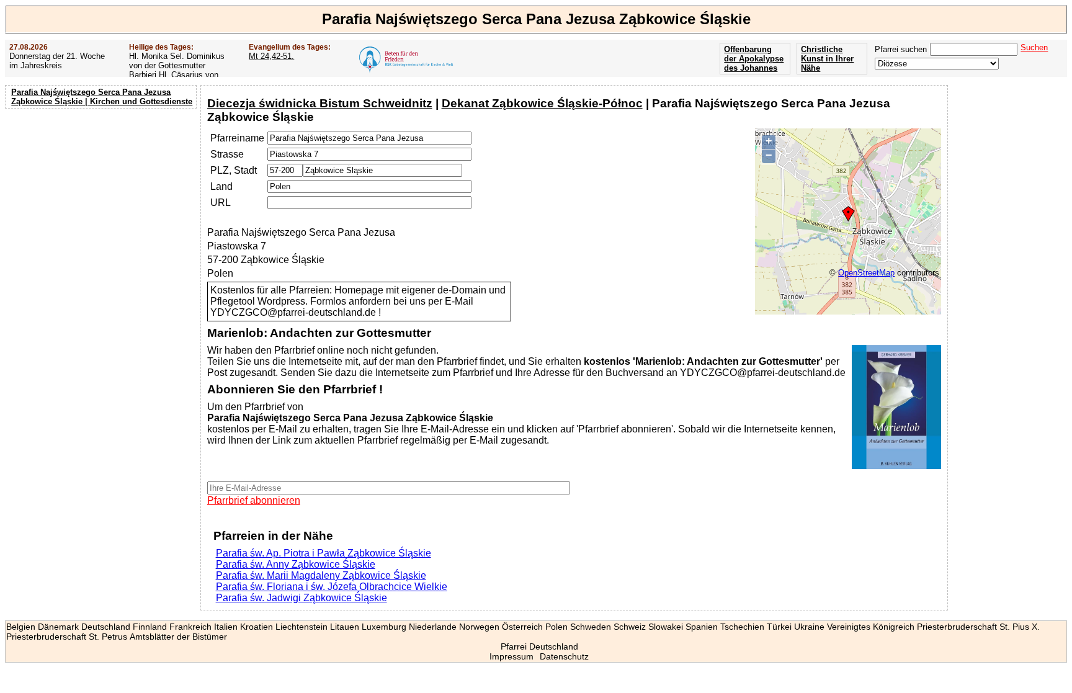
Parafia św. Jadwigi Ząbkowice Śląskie (301, 597)
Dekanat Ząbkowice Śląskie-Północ (542, 103)
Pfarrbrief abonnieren (253, 500)
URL (220, 202)
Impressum (511, 656)
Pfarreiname (237, 138)
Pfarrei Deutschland (539, 646)
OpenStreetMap (866, 272)
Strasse (227, 154)
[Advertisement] (102, 192)
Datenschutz (564, 656)
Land (221, 186)
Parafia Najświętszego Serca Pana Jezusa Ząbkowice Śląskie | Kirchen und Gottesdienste (101, 96)
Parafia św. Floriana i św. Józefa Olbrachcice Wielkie (331, 586)
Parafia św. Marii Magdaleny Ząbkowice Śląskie (321, 575)
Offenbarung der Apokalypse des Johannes (754, 59)
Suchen (1034, 47)
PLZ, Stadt (233, 170)
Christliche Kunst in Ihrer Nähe (827, 59)
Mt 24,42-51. (271, 56)
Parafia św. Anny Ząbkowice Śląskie (295, 564)
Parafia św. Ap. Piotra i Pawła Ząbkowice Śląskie (323, 553)
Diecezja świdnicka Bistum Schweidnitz (319, 103)
